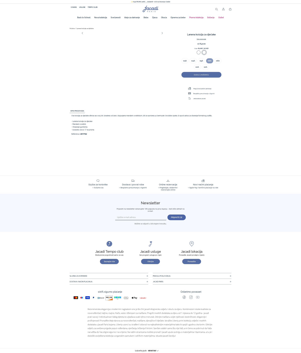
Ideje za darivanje (132, 17)
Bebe (146, 17)
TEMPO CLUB (92, 7)
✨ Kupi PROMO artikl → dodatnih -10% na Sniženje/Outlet (150, 2)
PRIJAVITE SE (176, 217)
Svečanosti (116, 17)
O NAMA (74, 7)
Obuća (164, 17)
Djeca (154, 17)
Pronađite (192, 261)
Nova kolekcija (100, 17)
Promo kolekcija (196, 17)
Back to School (83, 17)
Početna (72, 28)
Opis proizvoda (201, 39)
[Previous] (82, 33)
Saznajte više (109, 261)
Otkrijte (150, 261)
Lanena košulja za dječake (85, 28)
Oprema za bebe (178, 17)
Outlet (221, 17)
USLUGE (82, 7)
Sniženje (211, 17)
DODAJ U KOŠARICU (201, 75)
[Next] (162, 33)
